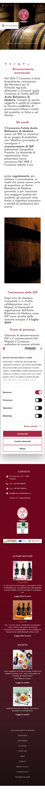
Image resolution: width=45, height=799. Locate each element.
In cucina (22, 746)
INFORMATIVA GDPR (22, 777)
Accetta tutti (22, 434)
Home (9, 43)
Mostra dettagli (30, 426)
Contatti (22, 761)
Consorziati (22, 741)
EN (6, 6)
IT (3, 6)
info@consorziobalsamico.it (20, 493)
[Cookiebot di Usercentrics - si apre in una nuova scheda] (26, 348)
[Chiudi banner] (41, 349)
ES (18, 6)
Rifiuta (22, 449)
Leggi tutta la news (22, 596)
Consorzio (18, 43)
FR (14, 6)
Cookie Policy (22, 772)
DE (10, 6)
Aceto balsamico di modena (22, 730)
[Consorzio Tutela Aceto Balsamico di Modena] (24, 16)
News (22, 756)
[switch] (38, 400)
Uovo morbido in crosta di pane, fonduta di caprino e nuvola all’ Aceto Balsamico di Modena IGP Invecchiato (22, 674)
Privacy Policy (22, 767)
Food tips (22, 751)
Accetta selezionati (22, 441)
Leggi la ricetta (22, 683)
